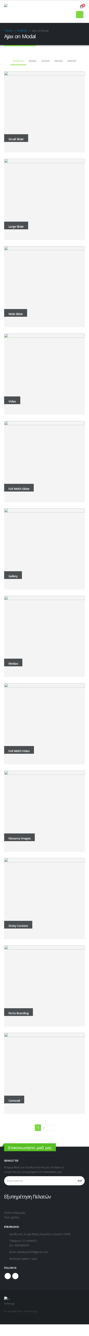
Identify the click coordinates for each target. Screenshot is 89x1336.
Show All (18, 61)
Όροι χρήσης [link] (11, 1217)
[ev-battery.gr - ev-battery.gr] (14, 12)
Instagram (15, 1276)
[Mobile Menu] (79, 14)
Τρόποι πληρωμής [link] (14, 1212)
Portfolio (22, 30)
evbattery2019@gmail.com (32, 1252)
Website (71, 61)
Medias (58, 61)
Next (50, 1127)
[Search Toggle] (76, 6)
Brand (32, 61)
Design (45, 61)
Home (8, 30)
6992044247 (22, 1245)
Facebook (8, 1276)
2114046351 (30, 1240)
